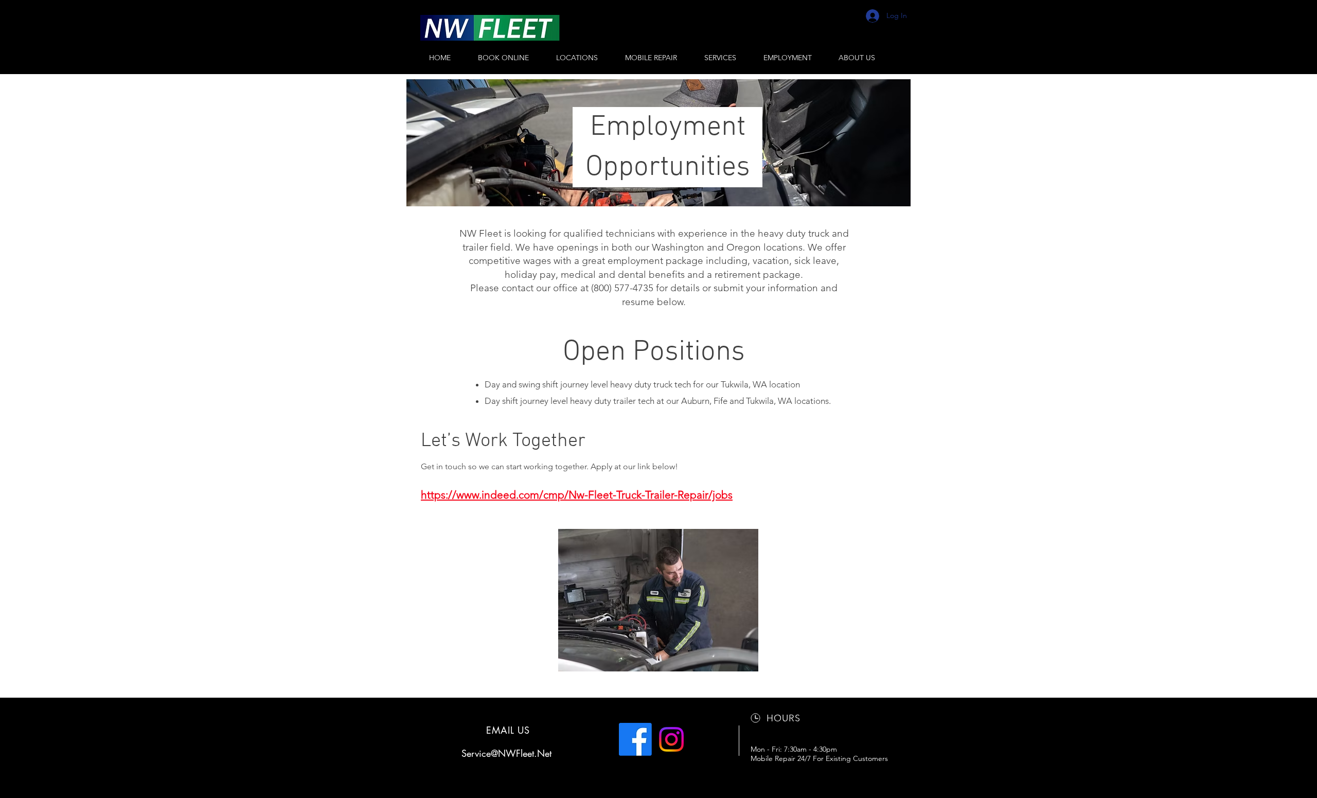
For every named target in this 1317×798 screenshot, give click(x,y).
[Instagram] (671, 739)
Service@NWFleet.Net (506, 753)
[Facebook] (635, 739)
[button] (576, 57)
